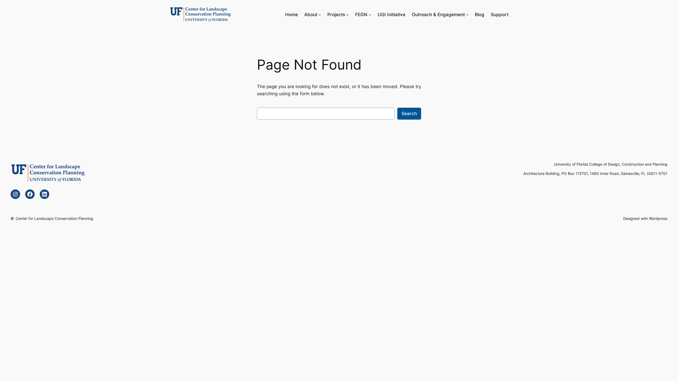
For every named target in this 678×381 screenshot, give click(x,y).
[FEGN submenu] (370, 14)
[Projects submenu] (347, 14)
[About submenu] (319, 14)
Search (409, 113)
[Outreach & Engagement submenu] (467, 14)
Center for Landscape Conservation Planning (54, 218)
